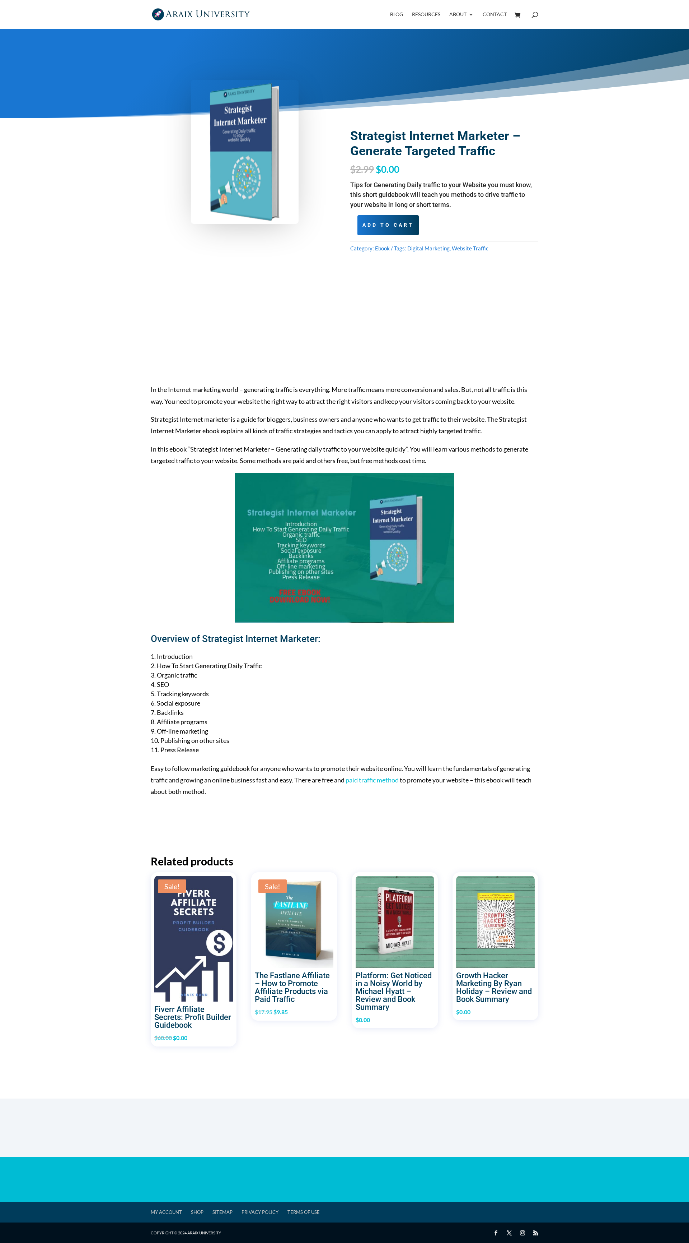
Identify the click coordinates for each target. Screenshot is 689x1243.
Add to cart (388, 225)
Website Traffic (470, 248)
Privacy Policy (260, 1212)
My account (166, 1212)
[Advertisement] (344, 333)
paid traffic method (372, 780)
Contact (495, 14)
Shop (197, 1212)
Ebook (382, 248)
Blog (396, 14)
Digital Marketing (428, 248)
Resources (426, 14)
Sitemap (222, 1212)
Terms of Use (303, 1212)
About (458, 14)
